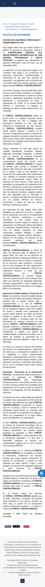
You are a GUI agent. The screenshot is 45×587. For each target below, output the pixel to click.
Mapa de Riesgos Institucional (17, 27)
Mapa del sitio (34, 555)
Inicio (5, 24)
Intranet (7, 555)
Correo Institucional (20, 555)
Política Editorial (13, 553)
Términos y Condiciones (17, 542)
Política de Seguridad (30, 553)
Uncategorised (11, 29)
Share (8, 526)
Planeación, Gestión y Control (22, 24)
